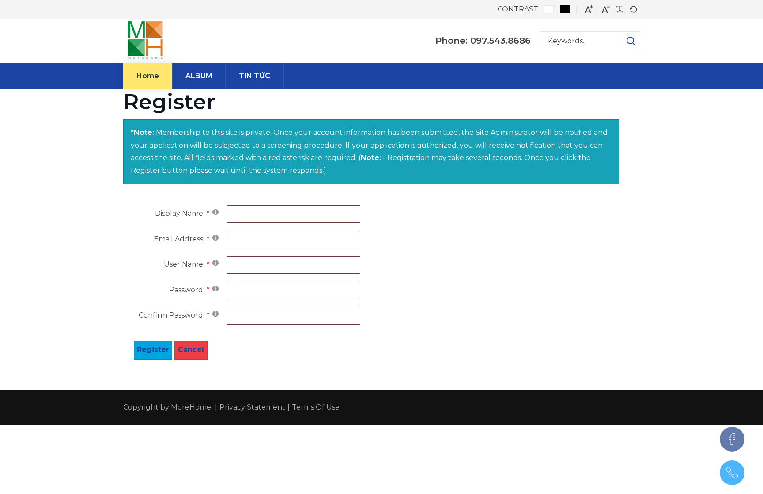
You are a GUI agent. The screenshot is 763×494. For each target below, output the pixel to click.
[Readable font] (620, 9)
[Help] (215, 211)
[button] (622, 40)
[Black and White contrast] (565, 9)
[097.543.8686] (732, 472)
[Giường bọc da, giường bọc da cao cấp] (145, 41)
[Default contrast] (549, 9)
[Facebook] (732, 439)
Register (153, 349)
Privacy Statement (252, 407)
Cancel (191, 349)
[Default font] (633, 9)
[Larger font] (589, 9)
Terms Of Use (316, 407)
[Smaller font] (605, 9)
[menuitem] (147, 76)
